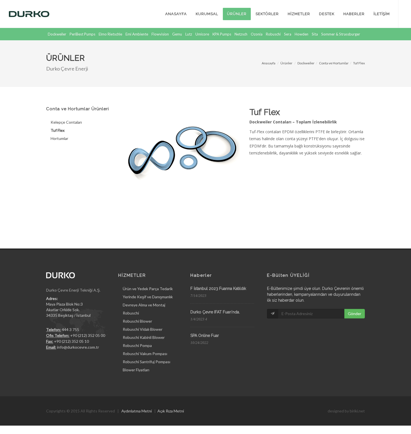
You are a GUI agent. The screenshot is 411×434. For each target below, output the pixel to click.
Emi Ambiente (137, 34)
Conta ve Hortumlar (334, 63)
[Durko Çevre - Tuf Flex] (182, 149)
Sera (287, 34)
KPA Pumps (221, 34)
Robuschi (273, 34)
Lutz (188, 34)
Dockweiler (57, 34)
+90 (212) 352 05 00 (87, 335)
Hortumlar (59, 138)
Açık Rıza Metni (170, 411)
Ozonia (257, 34)
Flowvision (160, 34)
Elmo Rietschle (110, 34)
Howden (301, 34)
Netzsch (241, 34)
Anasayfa (268, 63)
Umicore (202, 34)
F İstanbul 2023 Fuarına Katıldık (218, 288)
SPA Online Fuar (204, 335)
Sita (315, 34)
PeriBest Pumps (82, 34)
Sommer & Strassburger (340, 34)
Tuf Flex (359, 63)
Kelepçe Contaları (66, 122)
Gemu (177, 34)
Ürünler (286, 63)
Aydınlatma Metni (136, 411)
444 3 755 (70, 329)
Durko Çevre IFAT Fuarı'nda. (215, 312)
